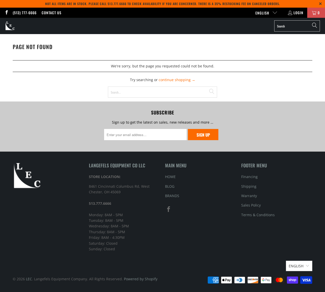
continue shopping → (177, 79)
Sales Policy (251, 205)
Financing (249, 176)
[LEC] (10, 26)
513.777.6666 (117, 4)
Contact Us (51, 12)
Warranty (249, 195)
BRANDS (172, 195)
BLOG (169, 186)
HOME (170, 176)
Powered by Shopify (140, 278)
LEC (29, 278)
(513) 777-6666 (25, 12)
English (262, 13)
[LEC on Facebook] (6, 12)
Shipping (248, 186)
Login (298, 12)
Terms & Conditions (258, 214)
